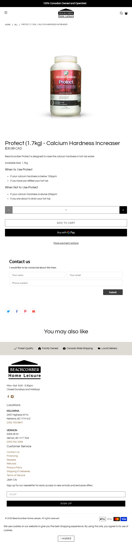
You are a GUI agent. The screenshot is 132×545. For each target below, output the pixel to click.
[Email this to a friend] (33, 311)
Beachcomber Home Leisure (27, 518)
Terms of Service (16, 475)
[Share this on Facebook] (16, 311)
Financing (12, 456)
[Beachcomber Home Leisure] (66, 13)
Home (7, 25)
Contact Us (13, 452)
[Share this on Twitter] (8, 311)
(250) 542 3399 (15, 442)
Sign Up (66, 503)
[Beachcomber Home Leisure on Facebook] (8, 397)
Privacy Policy (14, 467)
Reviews (11, 460)
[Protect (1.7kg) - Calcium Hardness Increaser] (66, 87)
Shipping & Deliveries (18, 471)
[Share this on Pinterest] (25, 311)
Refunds (11, 463)
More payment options (66, 243)
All (16, 25)
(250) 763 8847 (15, 422)
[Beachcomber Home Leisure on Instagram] (12, 397)
